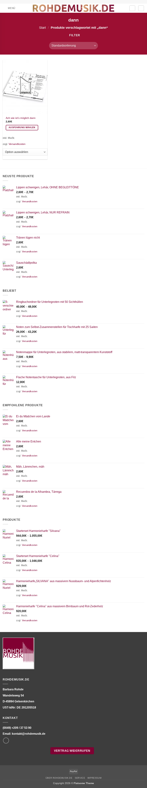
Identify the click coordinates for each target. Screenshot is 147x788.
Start (42, 27)
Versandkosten (17, 144)
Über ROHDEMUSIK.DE (59, 778)
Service (80, 778)
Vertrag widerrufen (72, 750)
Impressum (94, 778)
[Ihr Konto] (132, 8)
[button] (9, 8)
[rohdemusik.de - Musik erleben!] (73, 8)
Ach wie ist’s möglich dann (20, 117)
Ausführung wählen (22, 127)
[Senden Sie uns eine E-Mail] (6, 740)
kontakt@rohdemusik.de (28, 733)
